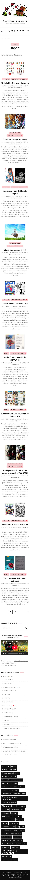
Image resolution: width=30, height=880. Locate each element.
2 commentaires (15, 420)
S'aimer (6, 694)
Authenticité (9, 776)
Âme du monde (6, 856)
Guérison (5, 809)
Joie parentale (14, 823)
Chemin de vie (18, 787)
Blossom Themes (8, 876)
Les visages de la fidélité (9, 739)
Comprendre (7, 679)
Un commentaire (15, 477)
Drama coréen (13, 790)
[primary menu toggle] (2, 32)
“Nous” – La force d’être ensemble (12, 743)
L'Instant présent (5, 826)
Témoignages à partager (9, 687)
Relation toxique (7, 837)
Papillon (20, 827)
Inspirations (5, 676)
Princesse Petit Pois (9, 85)
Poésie (15, 830)
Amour (13, 766)
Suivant (27, 612)
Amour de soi (9, 769)
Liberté (13, 826)
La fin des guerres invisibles (10, 747)
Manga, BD (6, 79)
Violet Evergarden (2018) (15, 250)
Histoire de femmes (8, 820)
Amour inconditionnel (10, 773)
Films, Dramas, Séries (15, 463)
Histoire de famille (11, 816)
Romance (6, 840)
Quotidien (5, 833)
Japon (4, 823)
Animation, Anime (15, 132)
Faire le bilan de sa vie (9, 802)
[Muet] (23, 653)
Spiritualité (10, 843)
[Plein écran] (26, 653)
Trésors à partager (19, 79)
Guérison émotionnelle (17, 809)
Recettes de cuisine (16, 833)
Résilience (17, 840)
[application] (14, 647)
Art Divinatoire (8, 713)
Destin (4, 790)
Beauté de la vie (6, 780)
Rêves (3, 843)
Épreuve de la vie (9, 860)
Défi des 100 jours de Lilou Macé (13, 794)
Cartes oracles (6, 787)
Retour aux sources (18, 836)
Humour (19, 820)
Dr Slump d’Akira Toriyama (15, 524)
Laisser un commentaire (16, 87)
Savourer (6, 683)
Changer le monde (9, 690)
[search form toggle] (28, 31)
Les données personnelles (15, 877)
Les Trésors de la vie (15, 21)
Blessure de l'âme (9, 783)
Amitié (5, 766)
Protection (22, 830)
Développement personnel (9, 798)
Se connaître (7, 702)
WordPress (23, 876)
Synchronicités (20, 844)
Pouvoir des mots (6, 830)
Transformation (15, 847)
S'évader (6, 698)
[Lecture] (3, 653)
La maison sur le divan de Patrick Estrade (13, 751)
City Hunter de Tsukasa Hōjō (15, 303)
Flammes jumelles (10, 806)
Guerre (23, 806)
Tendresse (5, 847)
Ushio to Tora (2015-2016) (15, 139)
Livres (6, 353)
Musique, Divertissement (11, 728)
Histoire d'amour (9, 813)
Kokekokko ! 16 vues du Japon (15, 83)
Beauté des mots (17, 780)
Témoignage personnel (9, 851)
